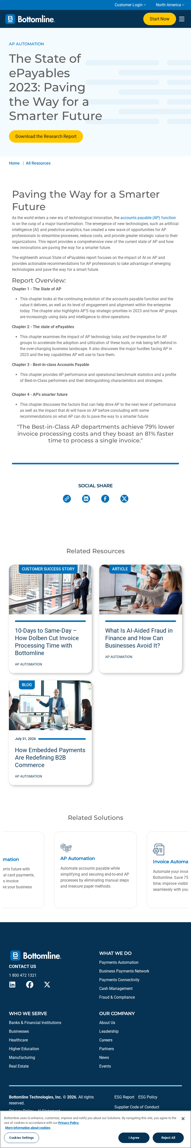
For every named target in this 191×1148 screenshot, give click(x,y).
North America (168, 4)
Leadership (109, 1031)
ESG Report (124, 1097)
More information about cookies (27, 1128)
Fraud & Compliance (117, 997)
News (104, 1057)
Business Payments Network (124, 971)
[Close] (183, 1118)
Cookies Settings (21, 1138)
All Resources (38, 163)
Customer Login (129, 4)
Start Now (160, 18)
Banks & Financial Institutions (35, 1022)
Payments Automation (119, 962)
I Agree (134, 1138)
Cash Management (116, 988)
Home (14, 163)
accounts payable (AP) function (148, 217)
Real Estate (19, 1066)
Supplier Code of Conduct (136, 1107)
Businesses (19, 1031)
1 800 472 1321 (23, 975)
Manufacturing (22, 1057)
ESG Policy (147, 1097)
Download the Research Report (46, 136)
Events (105, 1066)
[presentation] (181, 19)
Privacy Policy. (68, 1123)
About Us (107, 1022)
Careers (105, 1040)
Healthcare (18, 1040)
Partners (106, 1048)
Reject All (168, 1138)
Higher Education (24, 1048)
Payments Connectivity (119, 979)
